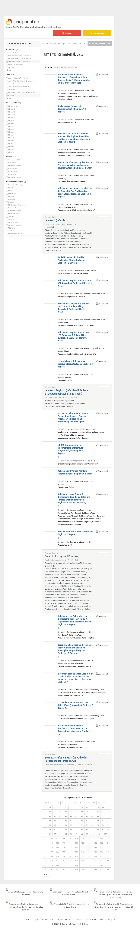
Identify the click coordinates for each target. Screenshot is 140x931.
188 (95, 870)
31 (71, 812)
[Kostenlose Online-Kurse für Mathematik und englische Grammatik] (70, 889)
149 (57, 856)
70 (71, 825)
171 (57, 865)
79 (50, 830)
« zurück (47, 803)
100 (92, 834)
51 (108, 816)
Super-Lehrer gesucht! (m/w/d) (62, 556)
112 (101, 838)
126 (51, 847)
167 (101, 861)
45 (76, 816)
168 (107, 861)
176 (89, 865)
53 (50, 821)
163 (76, 861)
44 (71, 816)
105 (57, 838)
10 (94, 803)
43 (66, 816)
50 (103, 816)
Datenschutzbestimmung (85, 920)
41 (55, 816)
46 (82, 816)
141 (76, 852)
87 (92, 830)
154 (89, 856)
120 (82, 843)
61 (92, 821)
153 (82, 856)
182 (57, 870)
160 (57, 861)
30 (66, 812)
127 (57, 847)
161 (63, 861)
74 (92, 825)
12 (104, 803)
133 (95, 847)
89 (103, 830)
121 (89, 843)
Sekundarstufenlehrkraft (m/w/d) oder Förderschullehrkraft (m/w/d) (66, 759)
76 (103, 825)
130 (76, 847)
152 (76, 856)
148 (51, 856)
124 (107, 843)
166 (95, 861)
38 (108, 812)
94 (60, 834)
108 (76, 838)
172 (63, 865)
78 (44, 830)
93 (55, 834)
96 (71, 834)
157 (107, 856)
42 (60, 816)
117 (63, 843)
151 (70, 856)
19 (76, 807)
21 (87, 807)
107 (70, 838)
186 (82, 870)
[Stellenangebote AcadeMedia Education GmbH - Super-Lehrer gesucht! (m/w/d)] (104, 552)
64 (108, 821)
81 (60, 830)
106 (63, 838)
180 (44, 870)
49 (98, 816)
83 (71, 830)
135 (107, 847)
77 (108, 825)
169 (44, 865)
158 (44, 861)
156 (101, 856)
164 (82, 861)
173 (70, 865)
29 (60, 812)
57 (71, 821)
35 (92, 812)
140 (70, 852)
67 (55, 825)
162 (70, 861)
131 (82, 847)
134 (101, 847)
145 (101, 852)
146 (107, 852)
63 (103, 821)
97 (76, 834)
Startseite (29, 920)
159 (51, 861)
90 (108, 830)
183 (63, 870)
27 (50, 812)
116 (57, 843)
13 (44, 807)
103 (44, 838)
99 (87, 834)
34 (87, 812)
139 (63, 852)
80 (55, 830)
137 (51, 852)
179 (107, 865)
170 (51, 865)
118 (70, 843)
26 (44, 812)
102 (105, 834)
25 (108, 807)
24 (103, 807)
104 (51, 838)
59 (82, 821)
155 (95, 856)
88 (98, 830)
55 (60, 821)
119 (76, 843)
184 (70, 870)
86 (87, 830)
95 (66, 834)
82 (66, 830)
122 (95, 843)
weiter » (46, 874)
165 (89, 861)
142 (82, 852)
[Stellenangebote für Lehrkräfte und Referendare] (26, 889)
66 (50, 825)
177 (95, 865)
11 (99, 803)
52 (44, 821)
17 (66, 807)
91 (44, 834)
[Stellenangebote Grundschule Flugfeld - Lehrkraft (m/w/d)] (104, 216)
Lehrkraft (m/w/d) (55, 220)
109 (82, 838)
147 (44, 856)
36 (98, 812)
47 (87, 816)
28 (55, 812)
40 (50, 816)
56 (66, 821)
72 (82, 825)
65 (44, 825)
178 (101, 865)
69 (66, 825)
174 (76, 865)
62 (98, 821)
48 (92, 816)
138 (57, 852)
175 (82, 865)
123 (101, 843)
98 (82, 834)
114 (44, 843)
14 (50, 807)
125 (44, 847)
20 (82, 807)
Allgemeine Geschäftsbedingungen (53, 920)
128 (63, 847)
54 (55, 821)
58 (76, 821)
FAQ (114, 920)
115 (51, 843)
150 (63, 856)
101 (99, 834)
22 (92, 807)
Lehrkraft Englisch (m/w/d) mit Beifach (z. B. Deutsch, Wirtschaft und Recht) (68, 392)
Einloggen (68, 33)
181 (51, 870)
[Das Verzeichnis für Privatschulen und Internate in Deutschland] (70, 902)
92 (50, 834)
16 (60, 807)
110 (89, 838)
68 (60, 825)
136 (44, 852)
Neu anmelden (98, 33)
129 (70, 847)
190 (107, 870)
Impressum (105, 920)
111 (95, 838)
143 (89, 852)
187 (89, 870)
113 (107, 838)
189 (101, 870)
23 (98, 807)
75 (98, 825)
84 (76, 830)
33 (82, 812)
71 (76, 825)
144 (95, 852)
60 (87, 821)
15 (55, 807)
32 (76, 812)
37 (103, 812)
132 (89, 847)
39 (44, 816)
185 (76, 870)
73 (87, 825)
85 (82, 830)
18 (71, 807)
